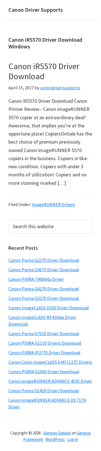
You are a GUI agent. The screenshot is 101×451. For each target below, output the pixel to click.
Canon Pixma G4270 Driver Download (43, 288)
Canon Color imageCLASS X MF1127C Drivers (50, 362)
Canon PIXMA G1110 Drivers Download (44, 343)
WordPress (55, 439)
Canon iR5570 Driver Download (43, 71)
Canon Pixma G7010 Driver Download (43, 333)
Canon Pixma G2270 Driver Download (43, 260)
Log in (72, 439)
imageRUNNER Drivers (53, 204)
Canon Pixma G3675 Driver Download (43, 269)
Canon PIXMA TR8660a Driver (36, 279)
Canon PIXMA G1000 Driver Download (43, 371)
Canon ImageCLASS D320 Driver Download (48, 307)
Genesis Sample (57, 433)
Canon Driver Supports (35, 9)
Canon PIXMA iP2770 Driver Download (44, 352)
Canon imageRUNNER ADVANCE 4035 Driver (50, 381)
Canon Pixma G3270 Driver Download (43, 298)
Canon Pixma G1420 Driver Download (43, 390)
